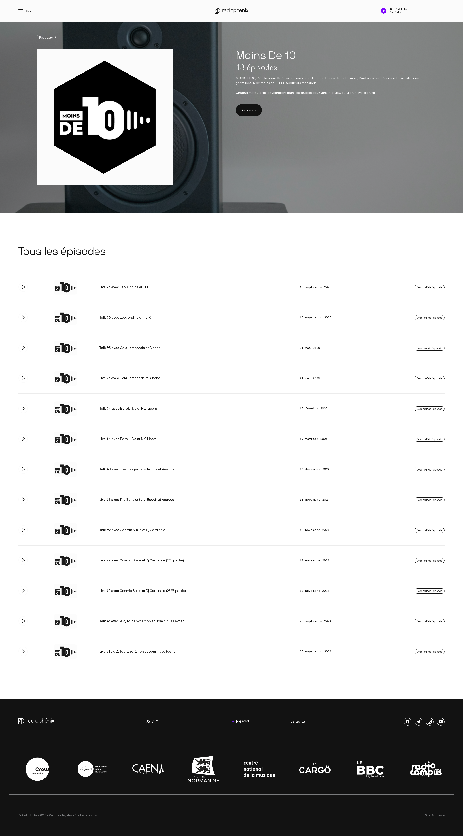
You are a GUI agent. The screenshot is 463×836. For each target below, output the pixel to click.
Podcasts (46, 37)
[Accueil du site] (231, 11)
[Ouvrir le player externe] (443, 9)
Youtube (441, 722)
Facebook (407, 722)
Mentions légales (60, 815)
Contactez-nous (86, 815)
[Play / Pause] (383, 11)
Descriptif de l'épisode (429, 287)
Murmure (438, 815)
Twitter (418, 722)
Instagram (430, 722)
